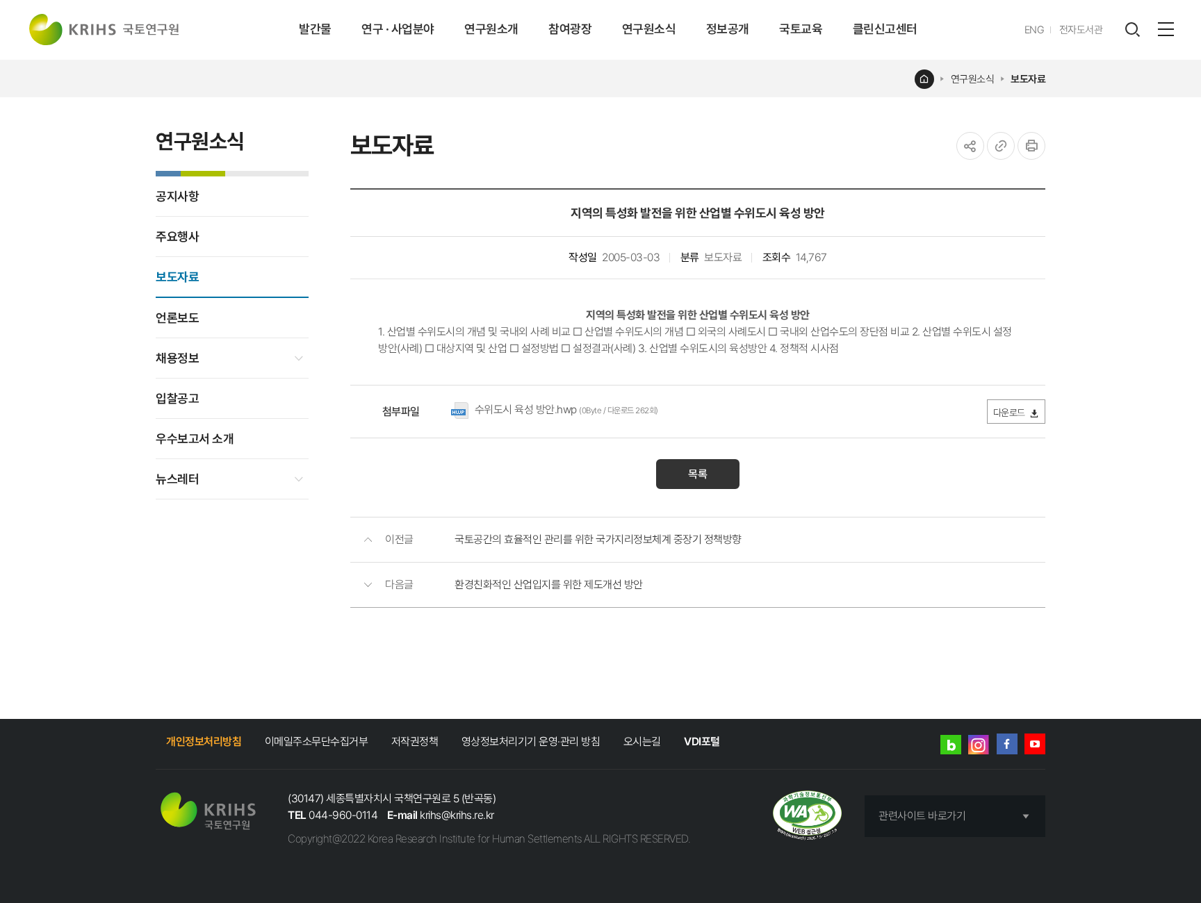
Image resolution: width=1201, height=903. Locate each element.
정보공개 (727, 29)
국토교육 (800, 29)
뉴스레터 (177, 479)
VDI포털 (702, 741)
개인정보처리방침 (203, 741)
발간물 (315, 29)
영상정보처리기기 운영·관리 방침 (530, 741)
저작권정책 (415, 741)
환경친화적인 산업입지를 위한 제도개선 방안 (549, 584)
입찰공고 (177, 398)
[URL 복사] (1001, 146)
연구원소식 (649, 29)
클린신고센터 (885, 29)
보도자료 (1028, 79)
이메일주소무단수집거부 (316, 741)
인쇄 (1031, 146)
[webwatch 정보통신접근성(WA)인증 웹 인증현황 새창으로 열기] (807, 816)
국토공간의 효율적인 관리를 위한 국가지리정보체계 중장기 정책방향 (598, 539)
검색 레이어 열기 (1132, 29)
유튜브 (1034, 744)
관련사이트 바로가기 (922, 815)
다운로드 (1009, 412)
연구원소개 (491, 29)
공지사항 (177, 196)
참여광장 (569, 29)
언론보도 (177, 317)
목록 (698, 474)
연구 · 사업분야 (397, 29)
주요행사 (177, 236)
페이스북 (1007, 744)
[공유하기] (970, 146)
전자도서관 (1081, 30)
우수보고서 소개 (195, 438)
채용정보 (177, 358)
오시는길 (642, 741)
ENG (1034, 30)
